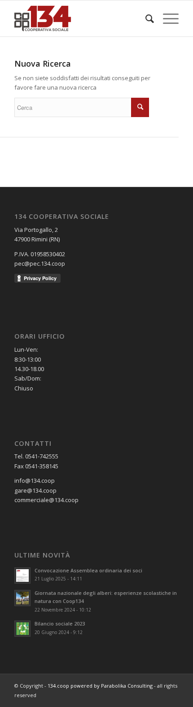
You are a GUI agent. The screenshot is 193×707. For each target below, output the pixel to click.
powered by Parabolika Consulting (111, 685)
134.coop (58, 685)
